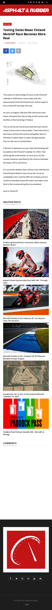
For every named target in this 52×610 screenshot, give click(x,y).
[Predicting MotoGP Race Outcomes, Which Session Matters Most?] (26, 224)
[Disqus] (26, 477)
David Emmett (10, 43)
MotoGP (7, 24)
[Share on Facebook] (6, 51)
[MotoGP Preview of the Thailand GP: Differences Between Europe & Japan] (26, 338)
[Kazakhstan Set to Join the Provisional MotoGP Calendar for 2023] (26, 376)
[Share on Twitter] (12, 51)
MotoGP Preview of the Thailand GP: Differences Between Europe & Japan (24, 357)
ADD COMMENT (32, 43)
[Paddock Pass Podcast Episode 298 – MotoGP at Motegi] (26, 414)
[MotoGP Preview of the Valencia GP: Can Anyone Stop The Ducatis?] (26, 300)
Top (27, 605)
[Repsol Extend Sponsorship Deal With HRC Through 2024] (26, 262)
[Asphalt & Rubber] (26, 10)
